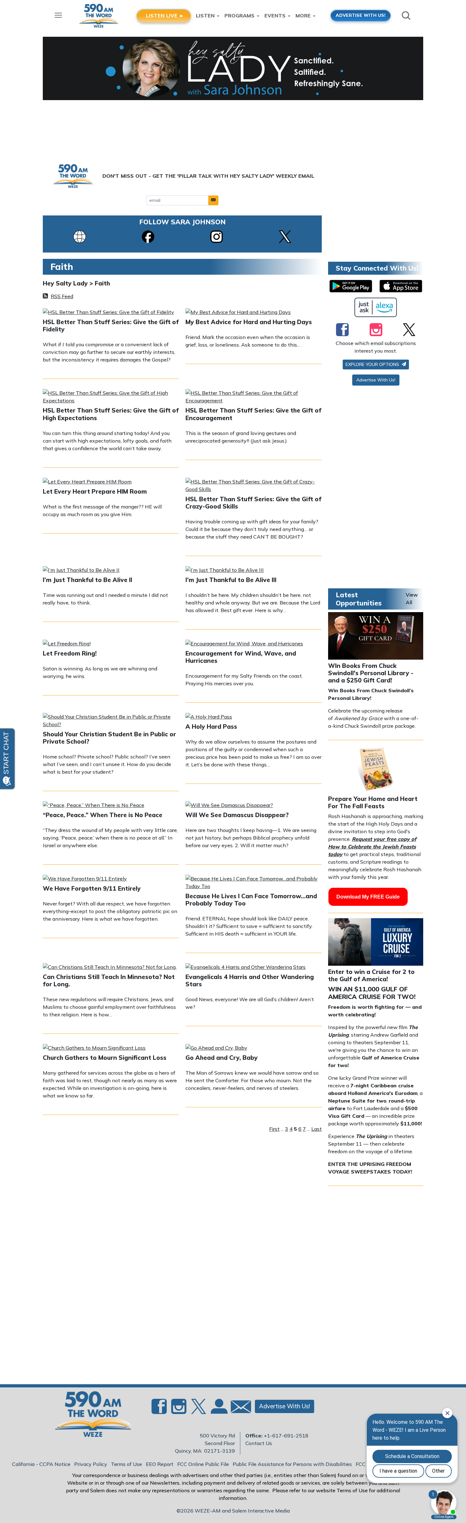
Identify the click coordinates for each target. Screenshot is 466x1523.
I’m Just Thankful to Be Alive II (87, 580)
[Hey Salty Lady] (233, 68)
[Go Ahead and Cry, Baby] (216, 1048)
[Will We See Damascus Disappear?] (229, 806)
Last (316, 1129)
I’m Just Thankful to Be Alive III (230, 580)
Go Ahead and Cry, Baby (221, 1057)
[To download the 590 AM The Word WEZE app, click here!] (350, 286)
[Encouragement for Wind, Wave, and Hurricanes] (244, 644)
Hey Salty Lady (66, 283)
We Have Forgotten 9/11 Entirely (92, 888)
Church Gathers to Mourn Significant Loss (104, 1057)
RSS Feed (62, 296)
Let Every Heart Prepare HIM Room (95, 491)
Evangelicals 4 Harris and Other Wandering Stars (249, 980)
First (274, 1129)
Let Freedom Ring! (70, 653)
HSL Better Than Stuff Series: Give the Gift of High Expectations (111, 413)
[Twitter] (409, 329)
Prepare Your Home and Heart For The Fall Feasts (372, 802)
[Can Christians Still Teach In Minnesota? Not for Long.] (110, 967)
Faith (102, 283)
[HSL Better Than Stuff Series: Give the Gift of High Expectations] (111, 397)
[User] (218, 1410)
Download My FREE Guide (368, 896)
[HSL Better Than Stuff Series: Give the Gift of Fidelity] (108, 313)
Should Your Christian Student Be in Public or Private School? (109, 737)
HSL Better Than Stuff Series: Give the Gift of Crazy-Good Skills (253, 502)
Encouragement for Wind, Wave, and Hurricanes (240, 657)
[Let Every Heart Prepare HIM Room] (87, 482)
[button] (213, 200)
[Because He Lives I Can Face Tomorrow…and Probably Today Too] (253, 883)
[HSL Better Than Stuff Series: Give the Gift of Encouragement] (253, 397)
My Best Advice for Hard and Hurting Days (248, 322)
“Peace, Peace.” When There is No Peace (102, 815)
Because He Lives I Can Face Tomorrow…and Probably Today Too (251, 899)
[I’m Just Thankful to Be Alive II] (81, 570)
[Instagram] (216, 236)
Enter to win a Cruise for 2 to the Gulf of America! (371, 975)
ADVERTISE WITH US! (360, 15)
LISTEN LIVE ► (165, 15)
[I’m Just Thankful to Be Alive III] (224, 570)
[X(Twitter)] (285, 236)
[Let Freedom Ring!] (67, 644)
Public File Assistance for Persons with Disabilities (292, 1464)
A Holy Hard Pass (211, 726)
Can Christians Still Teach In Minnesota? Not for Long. (109, 980)
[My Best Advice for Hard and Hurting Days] (238, 313)
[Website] (79, 236)
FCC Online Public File (203, 1464)
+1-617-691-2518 (286, 1435)
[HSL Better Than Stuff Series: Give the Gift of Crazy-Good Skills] (253, 486)
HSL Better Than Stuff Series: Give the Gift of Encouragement (253, 413)
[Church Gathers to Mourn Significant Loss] (94, 1048)
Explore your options (373, 364)
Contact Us (258, 1443)
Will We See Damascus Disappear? (237, 815)
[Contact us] (238, 1408)
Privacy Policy (90, 1464)
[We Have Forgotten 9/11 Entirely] (85, 879)
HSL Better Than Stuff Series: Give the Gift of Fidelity (111, 325)
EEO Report (159, 1464)
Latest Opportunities (359, 599)
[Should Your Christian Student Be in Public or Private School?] (111, 721)
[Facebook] (148, 236)
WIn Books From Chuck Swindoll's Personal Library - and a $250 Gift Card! (370, 673)
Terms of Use (126, 1464)
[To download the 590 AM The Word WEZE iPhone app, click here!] (400, 286)
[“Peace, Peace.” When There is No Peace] (93, 806)
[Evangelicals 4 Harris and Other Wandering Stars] (245, 967)
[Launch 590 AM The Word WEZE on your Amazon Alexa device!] (375, 307)
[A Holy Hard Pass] (208, 717)
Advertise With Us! (375, 380)
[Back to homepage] (90, 1416)
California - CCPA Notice (41, 1464)
